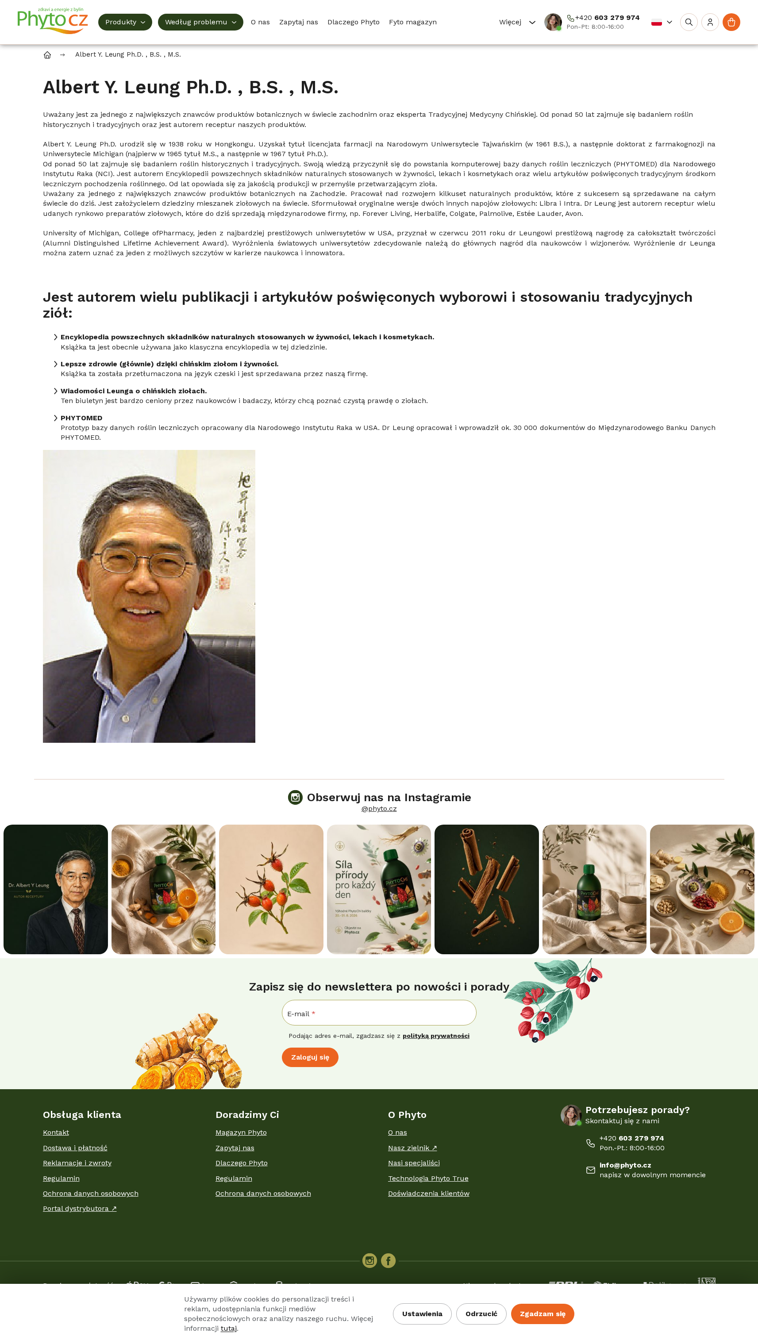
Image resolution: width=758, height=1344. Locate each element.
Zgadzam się (543, 1313)
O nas (397, 1132)
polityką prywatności (436, 1035)
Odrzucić (481, 1313)
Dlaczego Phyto (241, 1163)
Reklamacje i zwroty (77, 1163)
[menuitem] (125, 22)
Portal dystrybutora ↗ (80, 1208)
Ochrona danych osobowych (91, 1193)
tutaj (229, 1328)
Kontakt (56, 1132)
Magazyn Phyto (241, 1132)
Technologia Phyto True (428, 1178)
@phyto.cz (379, 808)
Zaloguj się (310, 1057)
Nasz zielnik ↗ (412, 1148)
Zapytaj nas (234, 1148)
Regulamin (61, 1178)
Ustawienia (422, 1313)
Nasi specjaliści (414, 1163)
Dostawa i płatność (75, 1148)
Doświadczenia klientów (428, 1193)
